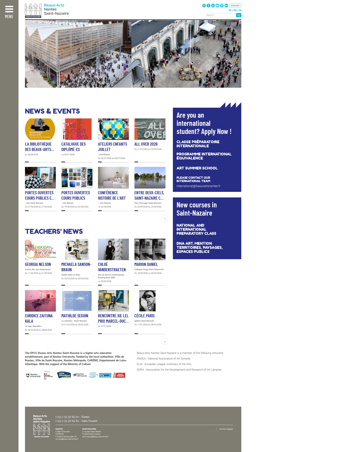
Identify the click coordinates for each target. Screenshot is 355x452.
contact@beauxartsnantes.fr (66, 439)
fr (230, 10)
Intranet (235, 6)
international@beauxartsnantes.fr (198, 186)
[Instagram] (204, 6)
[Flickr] (226, 6)
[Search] (238, 15)
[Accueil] (55, 11)
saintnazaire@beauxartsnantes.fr (95, 437)
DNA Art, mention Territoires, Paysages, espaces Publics (200, 247)
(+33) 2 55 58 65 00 (67, 417)
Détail (40, 140)
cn (239, 10)
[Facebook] (209, 6)
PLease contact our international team (193, 179)
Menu (9, 17)
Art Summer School (197, 168)
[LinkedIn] (213, 6)
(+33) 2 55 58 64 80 (67, 421)
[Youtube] (218, 6)
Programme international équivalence (204, 156)
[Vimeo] (222, 6)
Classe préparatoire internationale (198, 144)
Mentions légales (226, 429)
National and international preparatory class (196, 229)
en (235, 10)
